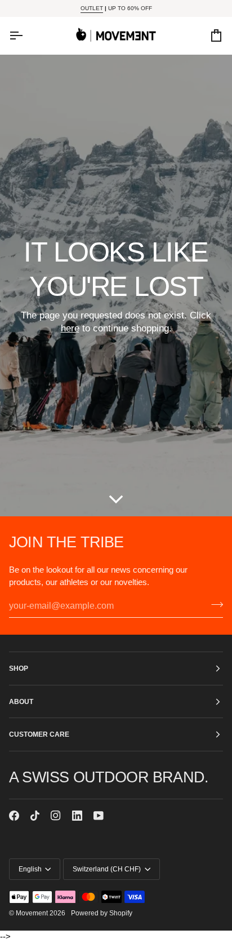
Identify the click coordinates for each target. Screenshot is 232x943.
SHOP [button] (18, 668)
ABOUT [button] (21, 701)
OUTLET (92, 8)
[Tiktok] (34, 816)
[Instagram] (56, 816)
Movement (32, 913)
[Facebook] (14, 816)
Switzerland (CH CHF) (107, 869)
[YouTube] (98, 816)
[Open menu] (26, 35)
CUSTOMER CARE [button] (39, 734)
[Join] (213, 605)
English (30, 869)
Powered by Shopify (101, 913)
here (70, 328)
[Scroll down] (116, 496)
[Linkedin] (77, 816)
